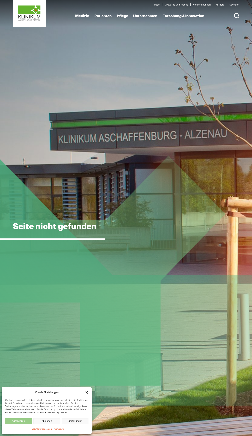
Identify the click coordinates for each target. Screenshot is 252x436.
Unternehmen (145, 16)
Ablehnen (47, 420)
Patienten (103, 16)
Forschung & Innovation (183, 16)
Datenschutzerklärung (42, 429)
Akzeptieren (18, 420)
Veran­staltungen (202, 4)
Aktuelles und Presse (176, 4)
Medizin (82, 16)
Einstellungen (75, 420)
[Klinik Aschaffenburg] (29, 13)
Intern (157, 4)
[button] (86, 392)
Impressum (58, 429)
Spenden (234, 4)
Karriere (220, 4)
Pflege (122, 16)
